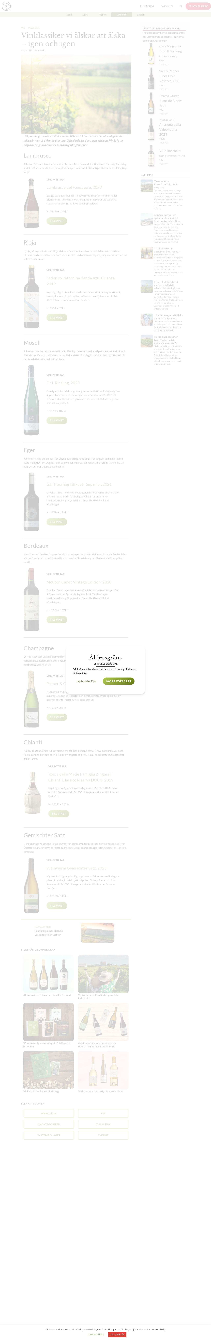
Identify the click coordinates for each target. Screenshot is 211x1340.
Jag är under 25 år (86, 681)
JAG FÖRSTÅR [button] (117, 1334)
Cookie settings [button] (95, 1334)
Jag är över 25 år (118, 681)
